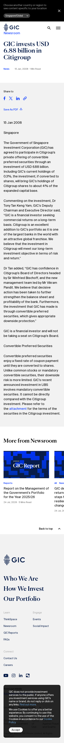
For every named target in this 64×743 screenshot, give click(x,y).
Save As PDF (11, 109)
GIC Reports (11, 632)
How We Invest (24, 588)
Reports (8, 483)
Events (37, 619)
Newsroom (12, 33)
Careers (8, 665)
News (6, 69)
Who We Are (21, 578)
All (55, 483)
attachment (18, 409)
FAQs (7, 639)
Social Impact (41, 626)
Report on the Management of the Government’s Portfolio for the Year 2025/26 (26, 492)
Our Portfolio (22, 598)
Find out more (28, 704)
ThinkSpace (10, 619)
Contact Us (10, 658)
